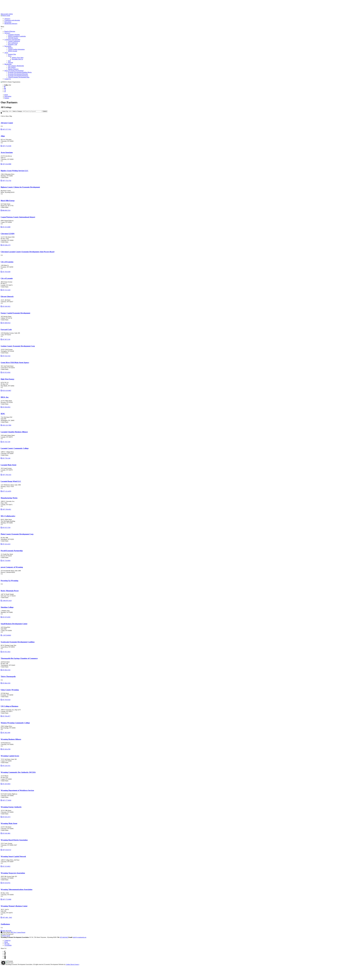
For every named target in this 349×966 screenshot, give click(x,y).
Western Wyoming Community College (15, 723)
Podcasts (10, 62)
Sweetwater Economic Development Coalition (18, 642)
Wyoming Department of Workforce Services (17, 790)
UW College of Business (9, 706)
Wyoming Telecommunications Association (16, 889)
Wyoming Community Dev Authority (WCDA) (18, 772)
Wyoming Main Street (9, 823)
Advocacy (7, 18)
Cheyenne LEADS (7, 234)
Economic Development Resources (18, 75)
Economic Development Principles (18, 74)
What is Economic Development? (14, 70)
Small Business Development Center (14, 624)
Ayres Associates (7, 152)
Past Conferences (13, 43)
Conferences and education (12, 20)
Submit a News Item (17, 57)
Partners (10, 47)
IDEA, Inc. (5, 397)
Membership (8, 64)
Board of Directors (9, 31)
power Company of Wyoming (12, 567)
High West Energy (7, 379)
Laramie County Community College (15, 448)
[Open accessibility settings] (3, 963)
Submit (45, 111)
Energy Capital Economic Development (15, 313)
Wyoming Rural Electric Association (14, 840)
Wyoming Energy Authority (11, 807)
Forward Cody (6, 329)
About (6, 52)
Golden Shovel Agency (72, 964)
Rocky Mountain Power (10, 591)
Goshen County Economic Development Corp (18, 346)
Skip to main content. (7, 14)
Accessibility (8, 945)
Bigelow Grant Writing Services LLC (14, 171)
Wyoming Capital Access (10, 756)
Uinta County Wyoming (10, 690)
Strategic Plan (12, 54)
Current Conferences (14, 41)
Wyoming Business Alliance (11, 739)
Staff (9, 61)
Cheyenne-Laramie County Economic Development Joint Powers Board (27, 252)
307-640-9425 (64, 937)
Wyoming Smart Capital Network (13, 856)
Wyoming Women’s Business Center (14, 906)
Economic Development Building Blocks (20, 72)
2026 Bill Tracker (13, 38)
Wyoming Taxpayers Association (13, 873)
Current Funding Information (16, 49)
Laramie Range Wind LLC (11, 481)
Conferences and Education (12, 39)
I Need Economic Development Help (18, 77)
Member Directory (13, 69)
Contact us (7, 940)
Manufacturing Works (9, 498)
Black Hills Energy (8, 201)
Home (6, 942)
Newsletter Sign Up (17, 59)
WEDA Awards (12, 51)
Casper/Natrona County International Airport (18, 217)
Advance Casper (7, 123)
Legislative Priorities (14, 34)
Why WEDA (12, 67)
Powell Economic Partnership (12, 551)
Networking (7, 22)
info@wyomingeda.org (79, 937)
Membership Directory (10, 23)
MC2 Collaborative (8, 516)
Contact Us (7, 79)
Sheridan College (7, 607)
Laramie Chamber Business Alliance (14, 432)
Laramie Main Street (8, 465)
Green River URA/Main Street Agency (15, 362)
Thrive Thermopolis (8, 676)
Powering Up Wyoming (9, 581)
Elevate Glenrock (7, 296)
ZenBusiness (5, 924)
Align (3, 136)
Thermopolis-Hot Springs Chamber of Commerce (19, 658)
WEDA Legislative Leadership (17, 36)
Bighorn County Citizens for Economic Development (20, 187)
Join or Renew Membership (16, 66)
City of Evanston (7, 262)
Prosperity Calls (12, 44)
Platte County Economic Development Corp (17, 534)
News (9, 56)
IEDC (3, 414)
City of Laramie (7, 278)
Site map (6, 943)
